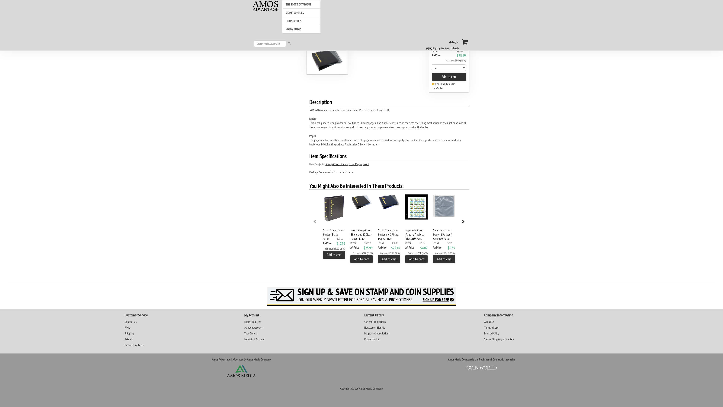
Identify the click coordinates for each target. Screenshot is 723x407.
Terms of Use (491, 327)
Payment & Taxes (134, 345)
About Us (489, 322)
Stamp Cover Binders (337, 164)
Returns (129, 339)
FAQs (127, 327)
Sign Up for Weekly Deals (445, 48)
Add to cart (449, 76)
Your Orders (250, 333)
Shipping (129, 333)
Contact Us (131, 322)
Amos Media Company (371, 388)
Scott (366, 164)
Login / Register (252, 322)
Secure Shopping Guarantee (499, 339)
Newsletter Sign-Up (374, 327)
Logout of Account (254, 339)
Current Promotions (375, 322)
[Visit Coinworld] (481, 368)
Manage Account (253, 327)
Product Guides (372, 339)
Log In (455, 42)
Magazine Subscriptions (377, 333)
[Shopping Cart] (465, 42)
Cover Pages (355, 164)
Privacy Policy (491, 333)
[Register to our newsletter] (361, 296)
